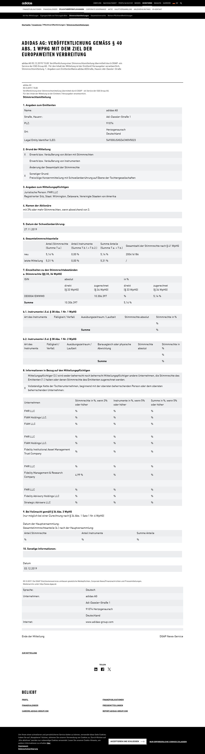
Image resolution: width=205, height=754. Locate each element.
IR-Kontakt (157, 9)
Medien (137, 3)
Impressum (23, 746)
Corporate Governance (96, 9)
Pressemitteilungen (113, 706)
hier (48, 743)
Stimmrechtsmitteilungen (79, 16)
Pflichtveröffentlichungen (71, 9)
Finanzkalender (50, 9)
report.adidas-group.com (115, 711)
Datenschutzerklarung (28, 749)
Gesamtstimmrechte (98, 16)
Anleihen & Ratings (142, 9)
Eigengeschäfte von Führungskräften (53, 16)
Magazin (157, 3)
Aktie (110, 9)
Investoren (147, 3)
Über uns (97, 3)
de (177, 3)
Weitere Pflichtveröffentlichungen (120, 16)
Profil (25, 700)
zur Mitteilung (29, 653)
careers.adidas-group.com (35, 711)
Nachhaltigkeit (110, 3)
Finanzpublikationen (32, 9)
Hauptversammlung (123, 9)
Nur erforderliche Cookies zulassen (168, 742)
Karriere (167, 3)
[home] (27, 3)
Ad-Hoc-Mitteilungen (30, 16)
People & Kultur (126, 3)
